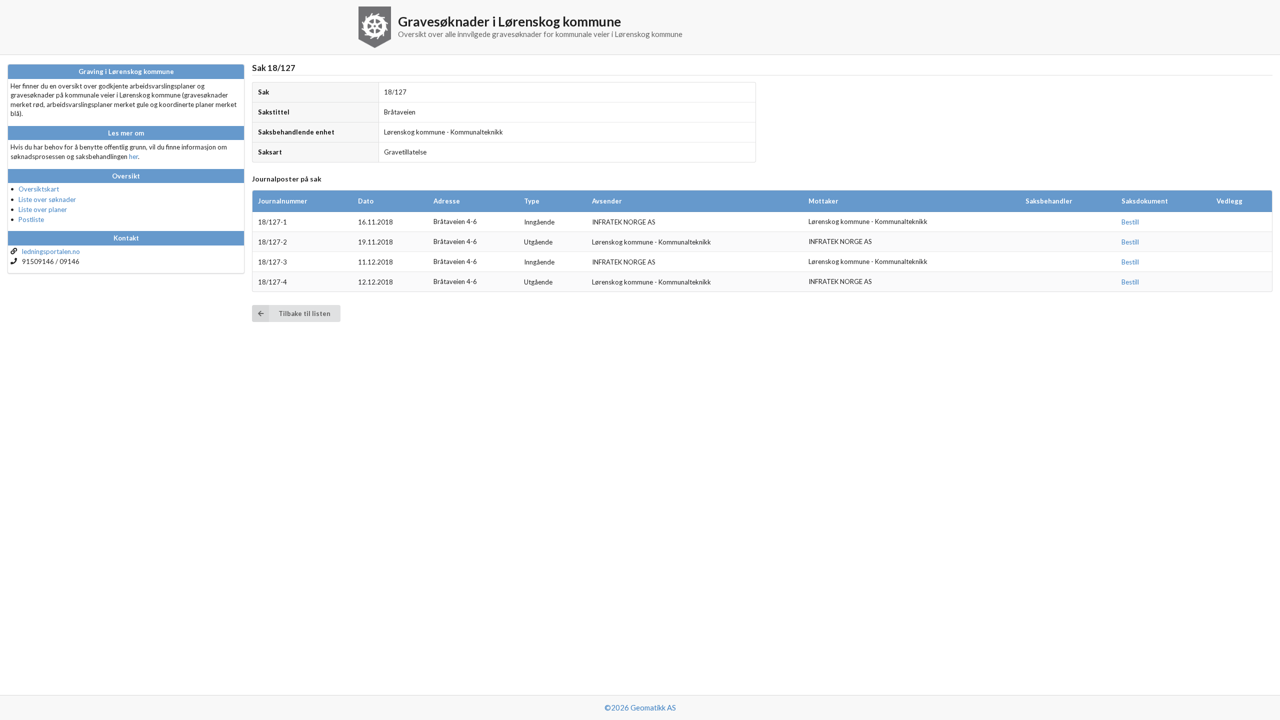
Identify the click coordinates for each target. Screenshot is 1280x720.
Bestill (1130, 222)
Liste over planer (42, 210)
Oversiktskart (38, 189)
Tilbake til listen (304, 314)
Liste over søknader (47, 200)
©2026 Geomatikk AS (640, 707)
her (133, 156)
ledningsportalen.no (51, 252)
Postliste (31, 220)
